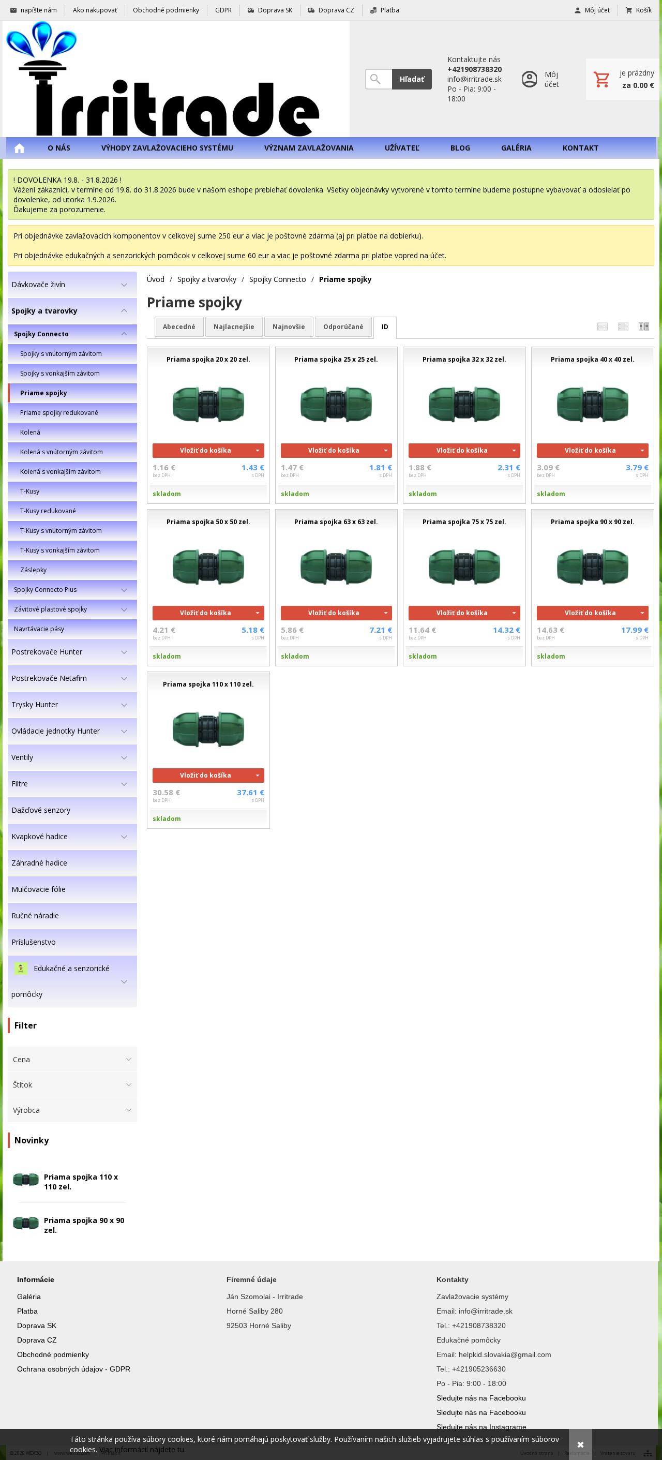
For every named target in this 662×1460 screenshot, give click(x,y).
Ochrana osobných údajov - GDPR (73, 1369)
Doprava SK (36, 1325)
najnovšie (289, 326)
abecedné (179, 326)
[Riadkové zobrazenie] (602, 327)
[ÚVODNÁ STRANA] (19, 148)
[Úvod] (176, 79)
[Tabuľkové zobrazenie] (623, 327)
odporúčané (343, 326)
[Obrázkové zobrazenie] (644, 327)
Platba (27, 1311)
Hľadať (412, 79)
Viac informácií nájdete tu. (142, 1449)
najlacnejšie (234, 326)
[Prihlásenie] (543, 79)
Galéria (29, 1296)
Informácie (35, 1279)
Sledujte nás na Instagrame (481, 1427)
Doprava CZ (37, 1340)
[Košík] (622, 79)
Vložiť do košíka (205, 450)
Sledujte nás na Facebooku (481, 1398)
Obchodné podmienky (53, 1354)
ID (385, 326)
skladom (167, 493)
